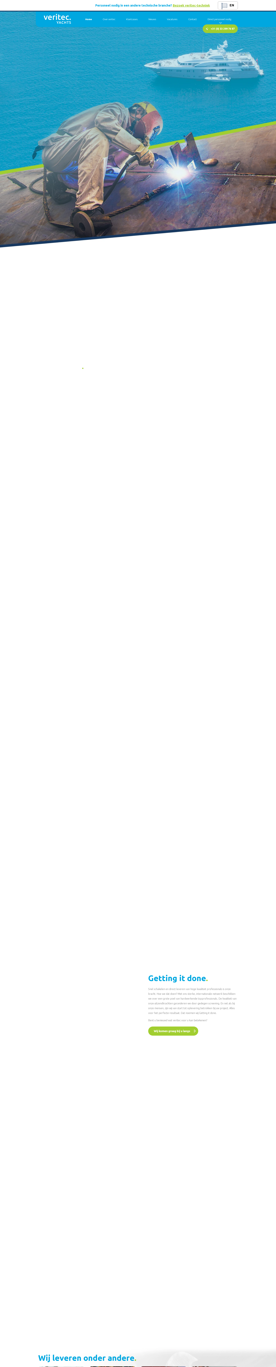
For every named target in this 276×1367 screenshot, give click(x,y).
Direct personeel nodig (219, 19)
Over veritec (109, 19)
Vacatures (172, 19)
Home (88, 19)
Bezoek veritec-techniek (191, 5)
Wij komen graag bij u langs (172, 1031)
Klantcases (132, 19)
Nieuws (152, 19)
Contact (192, 19)
